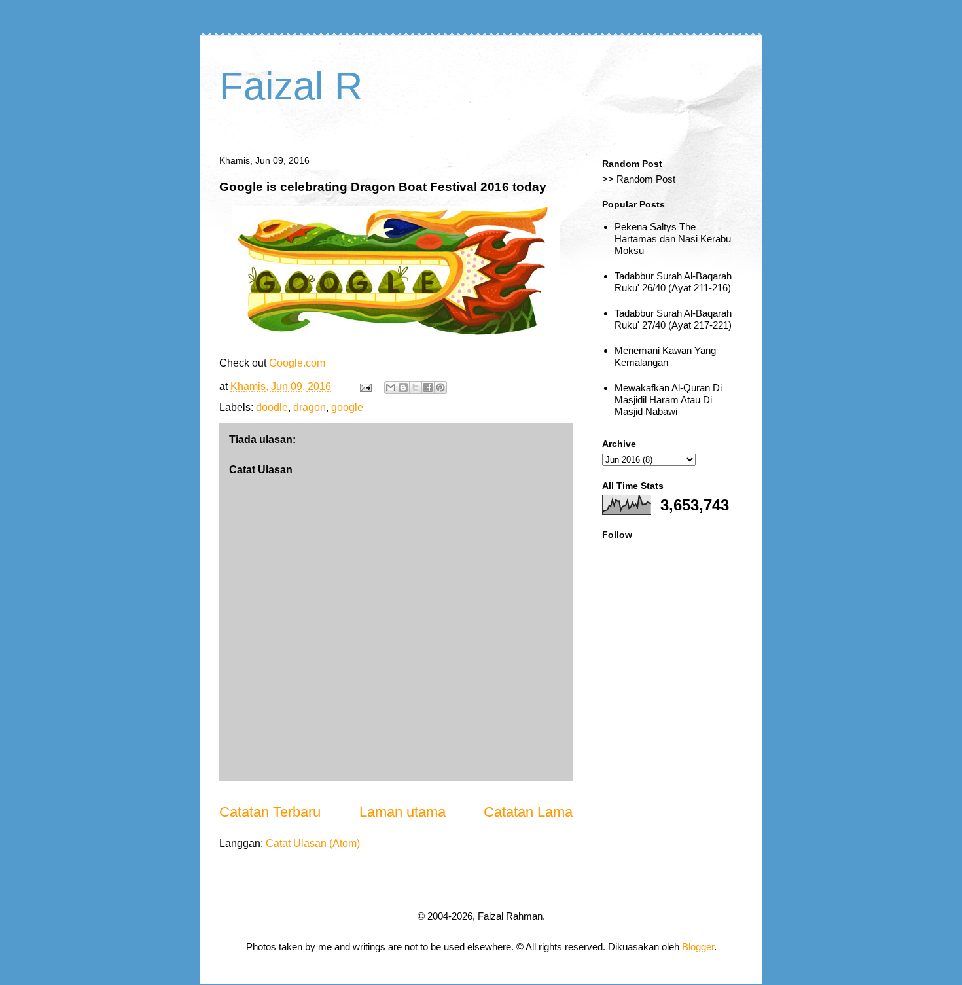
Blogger (698, 946)
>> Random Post (638, 179)
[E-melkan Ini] (390, 387)
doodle (272, 407)
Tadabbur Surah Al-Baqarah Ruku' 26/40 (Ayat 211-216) (673, 281)
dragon (309, 407)
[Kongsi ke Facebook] (428, 387)
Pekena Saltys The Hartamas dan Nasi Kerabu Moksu (673, 238)
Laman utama (402, 812)
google (347, 407)
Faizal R (291, 86)
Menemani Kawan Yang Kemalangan (665, 356)
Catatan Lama (528, 812)
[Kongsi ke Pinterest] (440, 387)
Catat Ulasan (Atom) (313, 843)
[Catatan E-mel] (364, 386)
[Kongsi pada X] (415, 387)
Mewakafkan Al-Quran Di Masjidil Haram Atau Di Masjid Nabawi (668, 399)
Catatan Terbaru (270, 812)
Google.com (297, 362)
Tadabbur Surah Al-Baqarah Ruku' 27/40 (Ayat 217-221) (673, 319)
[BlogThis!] (403, 387)
